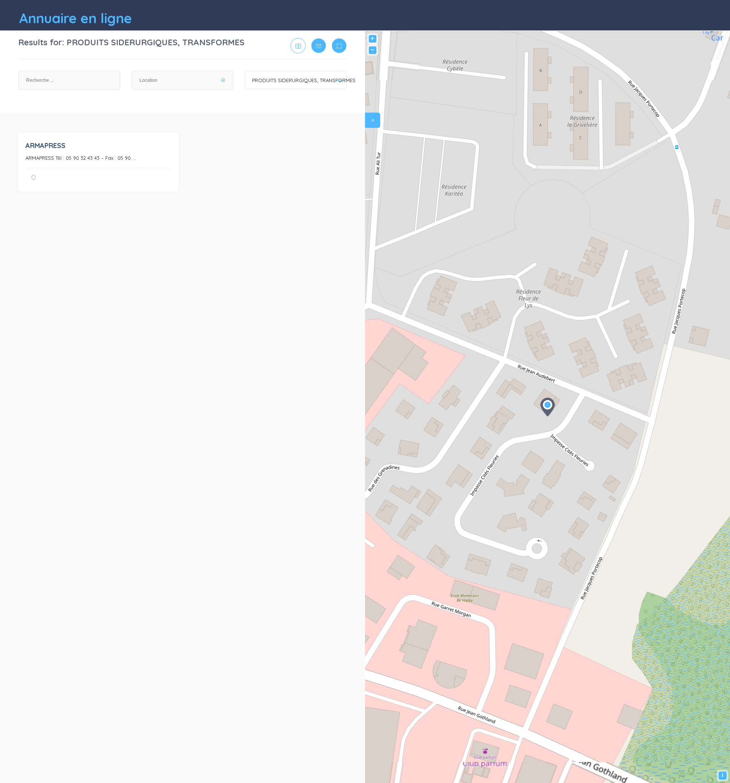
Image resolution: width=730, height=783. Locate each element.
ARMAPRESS (45, 145)
